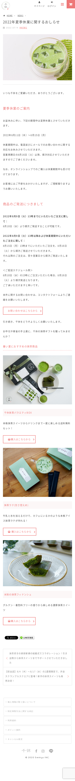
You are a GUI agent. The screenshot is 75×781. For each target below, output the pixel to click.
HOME (10, 15)
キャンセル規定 (15, 739)
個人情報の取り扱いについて (22, 702)
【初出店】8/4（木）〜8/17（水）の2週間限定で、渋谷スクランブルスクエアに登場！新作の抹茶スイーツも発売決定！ (35, 676)
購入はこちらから (21, 531)
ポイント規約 (14, 730)
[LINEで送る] (26, 637)
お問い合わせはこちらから (23, 310)
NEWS (24, 27)
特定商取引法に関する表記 (20, 711)
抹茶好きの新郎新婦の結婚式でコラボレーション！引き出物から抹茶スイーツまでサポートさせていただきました (38, 658)
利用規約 (12, 720)
